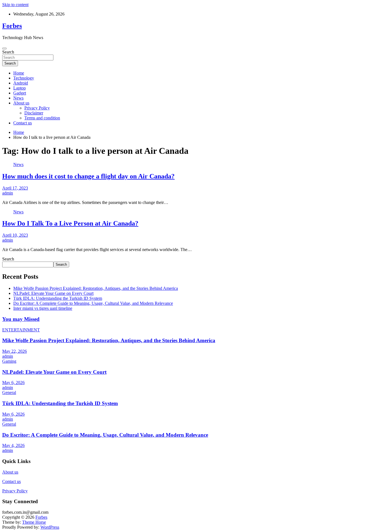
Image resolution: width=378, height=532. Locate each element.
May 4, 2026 (13, 445)
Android (20, 83)
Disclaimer (33, 113)
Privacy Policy (37, 108)
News (18, 98)
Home (18, 73)
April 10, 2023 (15, 235)
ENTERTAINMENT (21, 330)
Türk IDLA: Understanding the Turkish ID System (57, 298)
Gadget (19, 93)
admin (7, 193)
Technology (23, 78)
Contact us (22, 123)
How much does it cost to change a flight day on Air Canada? (88, 176)
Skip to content (15, 4)
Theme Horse (34, 522)
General (9, 392)
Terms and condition (42, 118)
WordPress (49, 527)
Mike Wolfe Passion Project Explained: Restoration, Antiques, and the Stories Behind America (95, 288)
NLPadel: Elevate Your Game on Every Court (53, 293)
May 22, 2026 (14, 351)
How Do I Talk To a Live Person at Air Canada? (70, 223)
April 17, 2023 (15, 188)
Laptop (19, 88)
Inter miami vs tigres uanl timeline (42, 308)
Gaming (9, 361)
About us (21, 103)
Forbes (12, 25)
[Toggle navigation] (4, 48)
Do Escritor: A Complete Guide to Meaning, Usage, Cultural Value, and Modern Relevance (93, 303)
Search (8, 52)
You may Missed (21, 319)
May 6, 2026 (13, 382)
